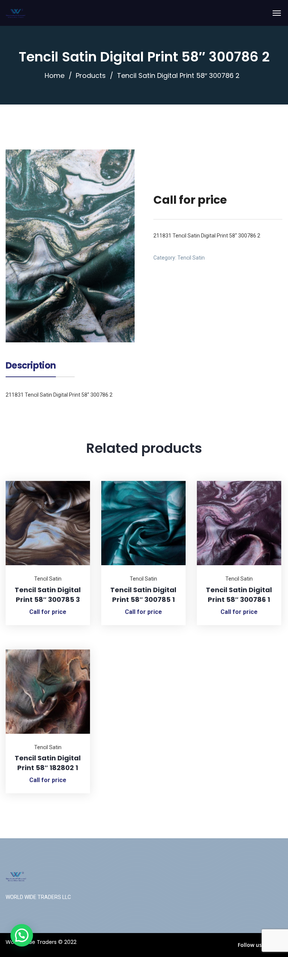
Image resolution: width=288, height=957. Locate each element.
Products (91, 75)
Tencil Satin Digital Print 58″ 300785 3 (48, 594)
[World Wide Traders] (16, 12)
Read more (75, 480)
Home (54, 75)
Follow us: (250, 944)
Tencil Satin (191, 258)
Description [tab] (31, 366)
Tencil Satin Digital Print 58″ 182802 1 (48, 762)
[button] (21, 935)
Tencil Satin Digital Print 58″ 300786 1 (239, 594)
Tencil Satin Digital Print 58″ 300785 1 (143, 594)
